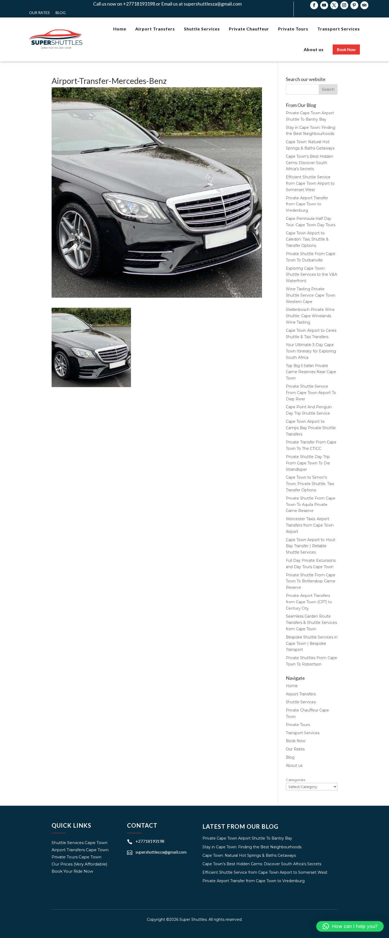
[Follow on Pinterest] (354, 5)
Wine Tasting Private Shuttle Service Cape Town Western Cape (310, 295)
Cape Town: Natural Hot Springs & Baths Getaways (249, 855)
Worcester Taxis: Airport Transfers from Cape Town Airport (310, 525)
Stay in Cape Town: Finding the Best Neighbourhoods (251, 847)
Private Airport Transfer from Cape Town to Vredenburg (307, 204)
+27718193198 (149, 841)
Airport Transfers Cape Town (80, 849)
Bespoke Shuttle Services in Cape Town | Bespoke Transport (311, 643)
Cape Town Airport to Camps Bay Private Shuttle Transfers (311, 428)
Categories (295, 780)
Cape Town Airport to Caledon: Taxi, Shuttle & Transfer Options (307, 239)
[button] (350, 926)
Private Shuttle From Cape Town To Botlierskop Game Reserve (310, 581)
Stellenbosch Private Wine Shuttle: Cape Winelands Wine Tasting (310, 316)
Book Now (295, 740)
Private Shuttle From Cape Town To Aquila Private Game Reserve (310, 504)
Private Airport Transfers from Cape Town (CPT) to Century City (309, 602)
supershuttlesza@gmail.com (161, 851)
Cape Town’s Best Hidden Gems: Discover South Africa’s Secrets (309, 162)
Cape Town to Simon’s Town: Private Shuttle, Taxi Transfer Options (310, 483)
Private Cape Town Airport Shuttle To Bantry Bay (247, 838)
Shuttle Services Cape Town (79, 842)
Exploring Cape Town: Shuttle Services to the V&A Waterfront (311, 274)
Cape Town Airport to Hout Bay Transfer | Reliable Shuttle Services (310, 546)
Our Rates (39, 13)
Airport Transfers (301, 694)
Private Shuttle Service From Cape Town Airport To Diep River (311, 392)
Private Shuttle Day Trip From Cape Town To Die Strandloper (308, 463)
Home (292, 685)
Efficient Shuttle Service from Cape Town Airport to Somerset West (310, 183)
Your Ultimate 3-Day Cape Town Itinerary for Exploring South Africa (311, 351)
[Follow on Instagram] (344, 5)
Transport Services (302, 733)
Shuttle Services (301, 702)
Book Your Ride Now (72, 871)
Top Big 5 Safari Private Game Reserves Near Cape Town (311, 372)
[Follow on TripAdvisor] (364, 5)
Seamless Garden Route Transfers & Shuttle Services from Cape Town (311, 622)
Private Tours (298, 724)
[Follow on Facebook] (314, 5)
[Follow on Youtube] (324, 5)
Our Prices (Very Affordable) (79, 864)
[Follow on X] (334, 5)
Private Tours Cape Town (76, 856)
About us (294, 765)
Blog (61, 13)
